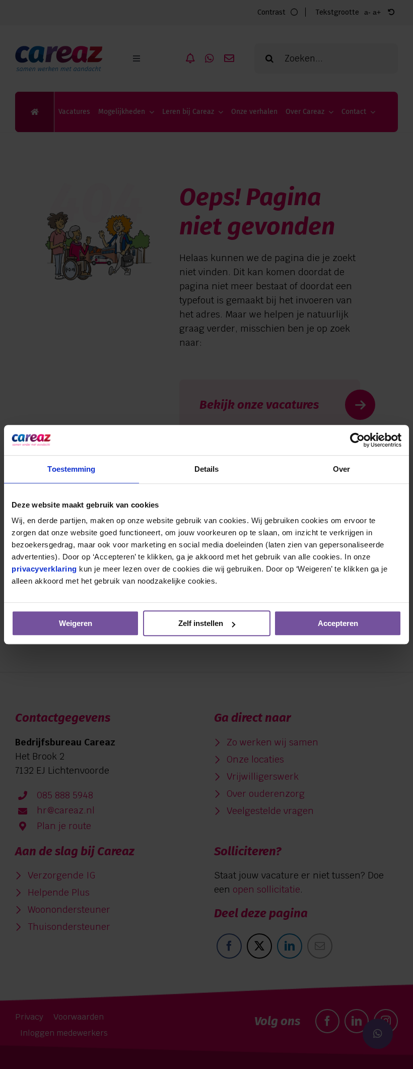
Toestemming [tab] (71, 469)
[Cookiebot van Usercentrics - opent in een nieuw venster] (357, 440)
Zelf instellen (200, 623)
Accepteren (338, 623)
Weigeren (75, 623)
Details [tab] (206, 469)
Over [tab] (341, 469)
